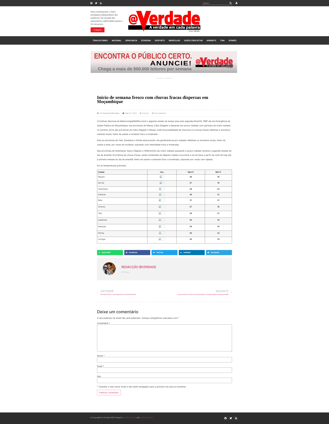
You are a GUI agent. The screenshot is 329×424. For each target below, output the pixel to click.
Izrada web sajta (146, 417)
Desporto (160, 40)
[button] (110, 252)
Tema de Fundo (100, 40)
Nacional (116, 40)
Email (100, 366)
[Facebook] (91, 3)
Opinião (232, 40)
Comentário (103, 323)
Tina (222, 40)
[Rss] (101, 3)
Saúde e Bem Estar (193, 40)
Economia (146, 40)
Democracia (131, 40)
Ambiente (211, 40)
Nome (100, 356)
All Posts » (125, 272)
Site (99, 376)
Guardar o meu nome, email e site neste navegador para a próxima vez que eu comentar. (142, 387)
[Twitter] (96, 3)
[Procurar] (230, 3)
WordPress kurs (129, 417)
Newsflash (174, 40)
